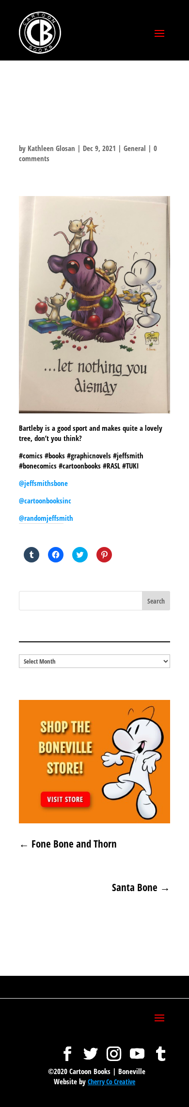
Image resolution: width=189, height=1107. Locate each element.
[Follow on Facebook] (67, 1049)
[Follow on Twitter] (90, 1049)
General (135, 148)
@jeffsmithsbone (43, 483)
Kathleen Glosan (51, 148)
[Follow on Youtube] (137, 1049)
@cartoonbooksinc (46, 500)
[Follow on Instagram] (114, 1049)
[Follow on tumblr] (160, 1049)
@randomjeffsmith (46, 518)
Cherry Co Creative (111, 1081)
